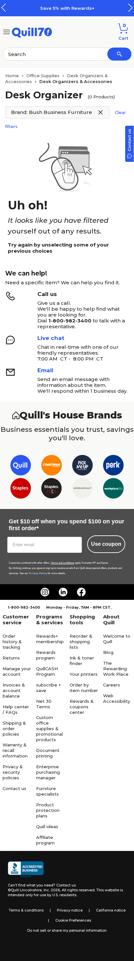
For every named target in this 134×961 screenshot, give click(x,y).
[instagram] (45, 592)
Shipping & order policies (14, 728)
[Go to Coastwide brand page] (51, 466)
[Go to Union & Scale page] (82, 489)
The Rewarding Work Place (115, 668)
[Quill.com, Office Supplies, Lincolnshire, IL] (26, 869)
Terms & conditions (26, 910)
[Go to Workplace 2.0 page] (113, 489)
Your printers (84, 674)
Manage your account (17, 671)
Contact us (14, 788)
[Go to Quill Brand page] (20, 466)
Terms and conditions (62, 562)
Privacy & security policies (13, 772)
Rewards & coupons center (82, 707)
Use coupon (106, 544)
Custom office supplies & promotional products (49, 728)
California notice (111, 910)
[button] (130, 8)
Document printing (48, 753)
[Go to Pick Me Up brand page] (82, 466)
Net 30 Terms (43, 704)
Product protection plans (48, 810)
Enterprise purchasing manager (48, 772)
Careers (111, 684)
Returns (11, 657)
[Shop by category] (6, 31)
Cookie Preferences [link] (73, 920)
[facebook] (81, 592)
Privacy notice (70, 910)
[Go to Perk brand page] (113, 466)
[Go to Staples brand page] (20, 489)
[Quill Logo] (32, 31)
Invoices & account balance (14, 690)
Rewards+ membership (50, 638)
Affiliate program (45, 840)
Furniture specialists (47, 791)
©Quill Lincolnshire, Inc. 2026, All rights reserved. (51, 890)
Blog (108, 652)
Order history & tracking (12, 641)
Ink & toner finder (82, 660)
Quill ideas (47, 826)
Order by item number (84, 687)
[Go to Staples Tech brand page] (51, 489)
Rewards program (46, 655)
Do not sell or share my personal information (67, 930)
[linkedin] (63, 592)
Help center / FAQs (16, 709)
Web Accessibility (116, 698)
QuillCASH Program (47, 671)
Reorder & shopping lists (81, 641)
